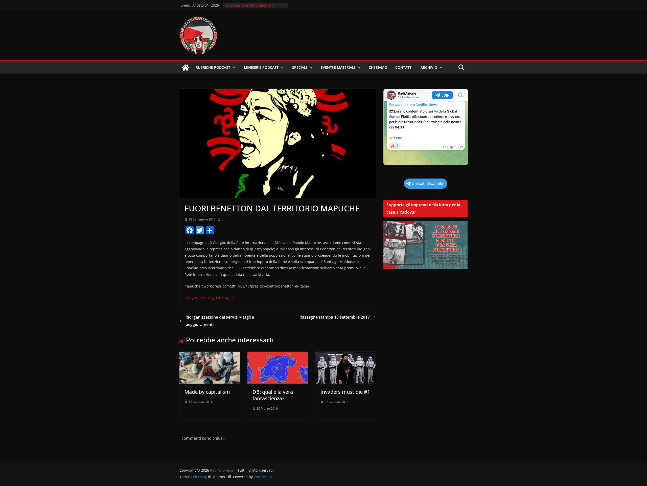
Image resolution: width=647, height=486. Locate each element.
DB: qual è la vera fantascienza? (272, 395)
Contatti (403, 67)
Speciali (299, 67)
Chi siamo (378, 67)
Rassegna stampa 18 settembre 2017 (334, 317)
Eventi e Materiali (338, 67)
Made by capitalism (207, 391)
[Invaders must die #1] (345, 355)
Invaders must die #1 (345, 391)
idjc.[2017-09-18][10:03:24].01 (209, 297)
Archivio (429, 67)
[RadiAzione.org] (185, 67)
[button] (233, 67)
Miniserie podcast (261, 67)
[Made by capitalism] (209, 355)
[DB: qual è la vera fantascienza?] (277, 355)
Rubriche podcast (213, 67)
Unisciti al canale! (428, 183)
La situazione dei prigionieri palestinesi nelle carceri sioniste (253, 8)
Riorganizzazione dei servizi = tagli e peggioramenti (220, 320)
